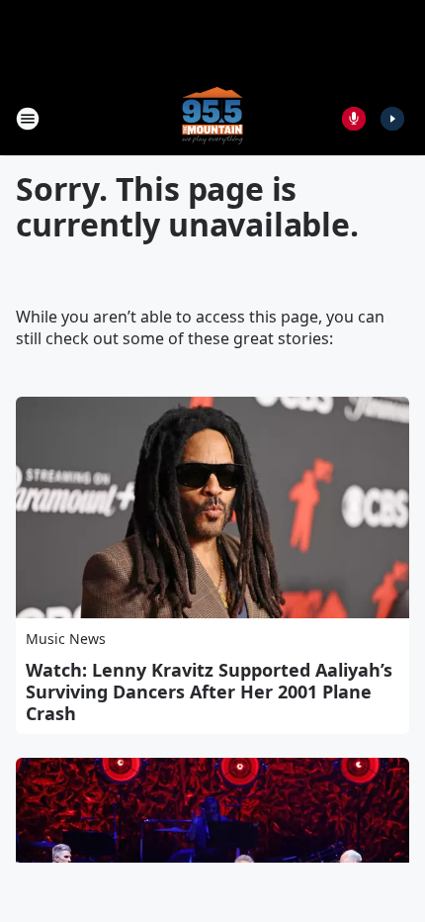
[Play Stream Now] (392, 119)
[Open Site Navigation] (28, 119)
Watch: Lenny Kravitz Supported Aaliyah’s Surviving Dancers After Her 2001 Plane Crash (209, 691)
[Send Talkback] (354, 119)
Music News (66, 638)
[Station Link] (212, 118)
